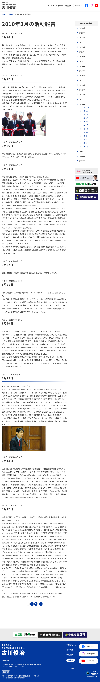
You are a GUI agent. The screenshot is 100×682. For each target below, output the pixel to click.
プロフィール (49, 5)
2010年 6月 (84, 128)
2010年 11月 (84, 111)
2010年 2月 (84, 143)
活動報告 (67, 5)
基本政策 (59, 5)
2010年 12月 (84, 107)
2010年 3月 (84, 139)
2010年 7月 (84, 125)
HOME (3, 14)
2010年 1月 (84, 146)
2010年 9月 (84, 118)
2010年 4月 (84, 136)
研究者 (77, 5)
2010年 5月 (84, 132)
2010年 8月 (84, 121)
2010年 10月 (84, 114)
